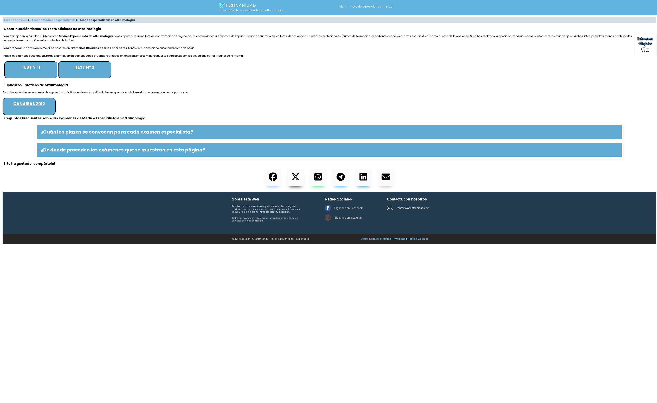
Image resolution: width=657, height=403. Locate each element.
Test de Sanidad (15, 20)
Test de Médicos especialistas (53, 20)
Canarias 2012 (29, 104)
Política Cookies (418, 238)
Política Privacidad (393, 238)
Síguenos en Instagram (348, 217)
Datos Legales (370, 238)
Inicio (342, 7)
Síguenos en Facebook (348, 208)
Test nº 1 (31, 67)
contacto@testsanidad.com (408, 208)
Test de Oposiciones (366, 7)
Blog (389, 7)
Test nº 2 (84, 67)
